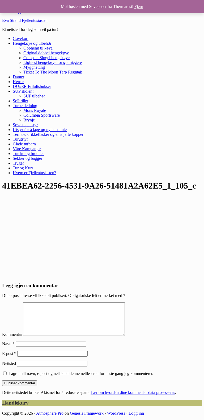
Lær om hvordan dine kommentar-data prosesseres (133, 392)
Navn (8, 343)
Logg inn (136, 413)
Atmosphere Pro (49, 413)
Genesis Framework (87, 413)
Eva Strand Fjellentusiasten (25, 20)
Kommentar (12, 334)
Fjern (138, 6)
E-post (9, 353)
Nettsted (9, 363)
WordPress (116, 413)
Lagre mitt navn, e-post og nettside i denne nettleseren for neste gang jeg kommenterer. (80, 373)
